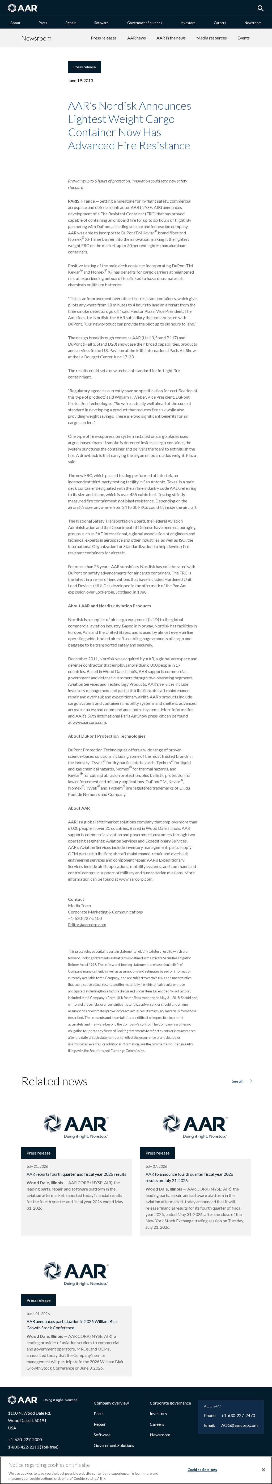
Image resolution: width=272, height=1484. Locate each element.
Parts (43, 23)
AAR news (136, 37)
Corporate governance (170, 1402)
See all (237, 1081)
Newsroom (253, 23)
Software (101, 23)
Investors (188, 23)
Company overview (111, 1402)
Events (243, 37)
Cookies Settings (202, 1470)
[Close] (263, 1470)
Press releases (104, 37)
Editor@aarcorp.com (87, 924)
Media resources (211, 37)
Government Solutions (144, 23)
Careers (220, 23)
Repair (71, 23)
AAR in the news (171, 37)
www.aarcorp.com (89, 722)
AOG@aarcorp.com (239, 1425)
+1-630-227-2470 (238, 1415)
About (15, 23)
